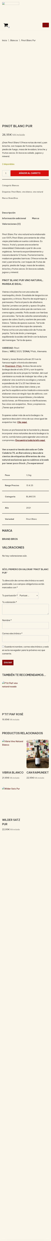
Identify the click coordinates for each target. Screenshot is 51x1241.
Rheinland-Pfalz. (13, 366)
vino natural (38, 192)
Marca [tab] (35, 218)
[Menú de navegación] (45, 25)
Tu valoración (9, 602)
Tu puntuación (10, 595)
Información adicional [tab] (14, 218)
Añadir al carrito (30, 173)
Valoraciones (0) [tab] (11, 224)
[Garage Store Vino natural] (10, 10)
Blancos (14, 40)
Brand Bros (13, 198)
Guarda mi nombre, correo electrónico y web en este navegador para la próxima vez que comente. (25, 650)
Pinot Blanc (16, 192)
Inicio (4, 40)
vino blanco (27, 192)
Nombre (7, 620)
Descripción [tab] (8, 212)
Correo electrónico (12, 633)
